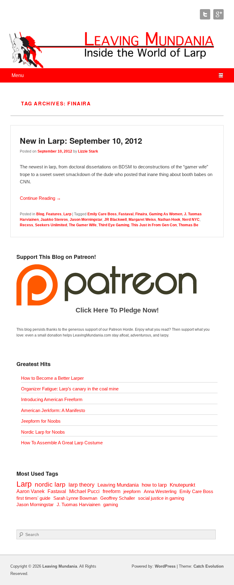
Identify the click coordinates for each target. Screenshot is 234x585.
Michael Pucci (84, 491)
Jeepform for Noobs (41, 421)
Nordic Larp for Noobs (43, 432)
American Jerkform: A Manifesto (53, 410)
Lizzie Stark (88, 151)
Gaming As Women (165, 214)
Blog (40, 214)
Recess (26, 225)
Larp (67, 214)
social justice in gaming (161, 498)
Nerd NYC (191, 219)
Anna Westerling (160, 491)
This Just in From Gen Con (154, 225)
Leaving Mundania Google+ (218, 14)
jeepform (132, 491)
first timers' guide (33, 498)
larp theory (81, 484)
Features (54, 214)
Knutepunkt (182, 485)
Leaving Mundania (118, 485)
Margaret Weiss (142, 219)
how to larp (154, 485)
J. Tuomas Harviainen (78, 504)
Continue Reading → (40, 198)
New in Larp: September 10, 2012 (81, 140)
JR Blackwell (115, 219)
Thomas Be (188, 225)
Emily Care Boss (102, 214)
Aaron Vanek (30, 491)
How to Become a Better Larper (52, 378)
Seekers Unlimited (51, 225)
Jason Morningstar (86, 219)
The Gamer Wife (83, 225)
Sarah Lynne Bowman (75, 498)
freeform (111, 491)
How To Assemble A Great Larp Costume (62, 442)
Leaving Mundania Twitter (205, 14)
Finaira (141, 214)
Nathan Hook (169, 219)
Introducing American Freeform (52, 399)
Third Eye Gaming (113, 225)
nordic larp (50, 484)
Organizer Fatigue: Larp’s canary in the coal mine (70, 388)
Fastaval (126, 214)
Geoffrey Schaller (117, 498)
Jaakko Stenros (54, 219)
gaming (110, 504)
